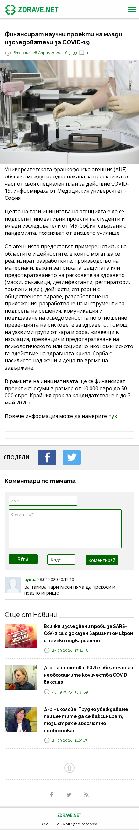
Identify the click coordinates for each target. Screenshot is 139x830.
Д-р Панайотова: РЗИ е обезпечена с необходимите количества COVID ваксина (89, 675)
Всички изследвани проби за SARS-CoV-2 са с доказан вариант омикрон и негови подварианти (88, 633)
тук (112, 416)
